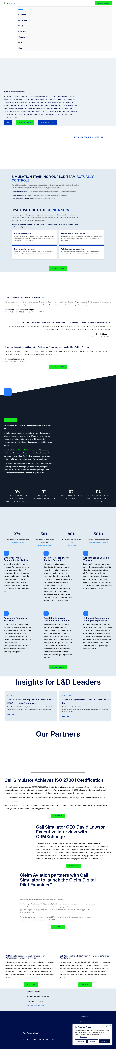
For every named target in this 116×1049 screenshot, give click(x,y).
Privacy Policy (85, 1021)
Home (20, 9)
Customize (81, 1041)
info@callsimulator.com (35, 1006)
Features (22, 15)
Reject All (92, 1041)
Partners (22, 31)
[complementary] (92, 1034)
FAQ (20, 42)
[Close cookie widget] (108, 1026)
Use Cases (22, 26)
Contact (21, 48)
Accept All (104, 1041)
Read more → (11, 714)
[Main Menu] (114, 54)
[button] (8, 122)
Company (22, 37)
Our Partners (58, 733)
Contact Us (84, 1017)
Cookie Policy (83, 1037)
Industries (22, 20)
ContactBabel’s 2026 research (24, 450)
